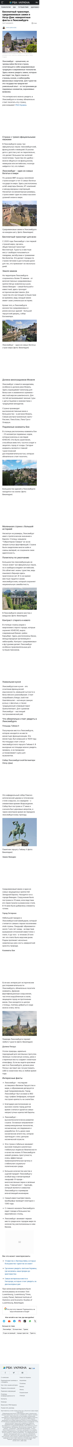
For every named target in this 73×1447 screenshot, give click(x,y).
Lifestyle (22, 1395)
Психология (6, 7)
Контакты (4, 1399)
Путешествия (23, 7)
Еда (14, 7)
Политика (23, 1383)
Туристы (33, 1333)
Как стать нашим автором (9, 1385)
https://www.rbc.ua (15, 1416)
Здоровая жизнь (37, 7)
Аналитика (23, 1380)
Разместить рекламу (7, 1408)
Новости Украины (25, 1377)
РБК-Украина (20, 105)
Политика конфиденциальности (8, 1395)
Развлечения (24, 1392)
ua (34, 1368)
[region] (19, 121)
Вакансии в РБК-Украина (9, 1405)
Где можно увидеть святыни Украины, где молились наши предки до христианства (21, 1271)
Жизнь (22, 1389)
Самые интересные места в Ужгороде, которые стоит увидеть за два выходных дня (20, 1281)
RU (37, 2)
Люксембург (7, 1329)
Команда (4, 1402)
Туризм (25, 1329)
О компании (5, 1377)
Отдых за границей (9, 1333)
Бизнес (22, 1386)
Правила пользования (8, 1388)
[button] (2, 2)
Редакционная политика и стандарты (9, 1381)
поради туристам (22, 1333)
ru (30, 1368)
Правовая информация (8, 1391)
